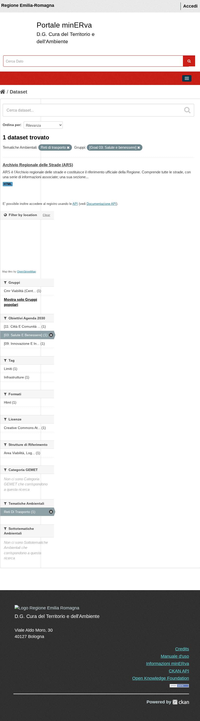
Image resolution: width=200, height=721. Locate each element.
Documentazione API (101, 204)
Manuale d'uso (175, 656)
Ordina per (11, 125)
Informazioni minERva (167, 663)
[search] (187, 110)
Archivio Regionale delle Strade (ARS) (38, 165)
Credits (182, 649)
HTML (8, 184)
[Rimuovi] (68, 147)
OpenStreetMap (26, 271)
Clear (46, 215)
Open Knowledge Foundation (160, 678)
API (75, 204)
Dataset (18, 91)
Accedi (190, 6)
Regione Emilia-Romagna (27, 5)
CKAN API (179, 671)
